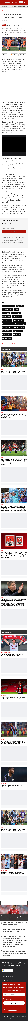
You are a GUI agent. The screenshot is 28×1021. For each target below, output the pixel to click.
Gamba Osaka (17, 317)
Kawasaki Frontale (7, 324)
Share (5, 54)
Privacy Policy (19, 1009)
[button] (2, 2)
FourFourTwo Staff (12, 24)
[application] (14, 144)
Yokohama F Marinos (8, 306)
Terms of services (20, 236)
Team (3, 10)
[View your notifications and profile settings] (12, 2)
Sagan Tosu (20, 306)
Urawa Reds (5, 313)
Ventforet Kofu (6, 334)
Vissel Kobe (16, 334)
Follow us (15, 54)
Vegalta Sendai (18, 331)
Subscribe (21, 2)
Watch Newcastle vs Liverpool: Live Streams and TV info (13, 917)
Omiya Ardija (6, 327)
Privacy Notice (22, 237)
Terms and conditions (7, 976)
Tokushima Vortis (7, 309)
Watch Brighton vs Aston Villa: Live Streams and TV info (15, 924)
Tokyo (16, 309)
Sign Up (14, 1003)
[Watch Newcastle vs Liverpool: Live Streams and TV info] (14, 913)
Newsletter (23, 54)
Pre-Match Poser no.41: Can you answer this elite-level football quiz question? (14, 953)
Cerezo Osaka (6, 317)
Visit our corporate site (14, 965)
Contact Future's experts (8, 980)
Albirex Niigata (16, 313)
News (3, 24)
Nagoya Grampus (20, 324)
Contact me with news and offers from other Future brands (14, 998)
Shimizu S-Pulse (7, 331)
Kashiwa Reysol (6, 320)
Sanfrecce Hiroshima (18, 327)
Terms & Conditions (13, 1010)
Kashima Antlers (18, 320)
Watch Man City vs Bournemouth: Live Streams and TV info (14, 930)
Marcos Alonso (6, 338)
